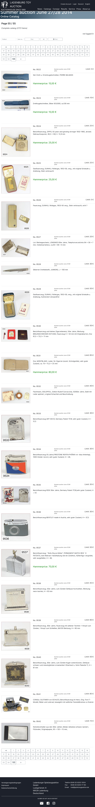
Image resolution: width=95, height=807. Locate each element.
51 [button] (82, 55)
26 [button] (48, 51)
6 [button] (37, 47)
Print (56, 39)
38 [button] (18, 55)
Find (32, 39)
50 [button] (77, 55)
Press (78, 9)
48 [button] (67, 55)
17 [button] (3, 51)
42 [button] (38, 55)
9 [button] (52, 47)
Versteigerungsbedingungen (11, 783)
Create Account (66, 4)
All (43, 39)
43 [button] (43, 55)
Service (72, 9)
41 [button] (33, 55)
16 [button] (87, 47)
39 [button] (23, 55)
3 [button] (23, 47)
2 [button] (18, 47)
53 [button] (4, 59)
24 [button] (38, 51)
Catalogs (47, 9)
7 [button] (42, 47)
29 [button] (63, 51)
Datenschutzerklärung (9, 788)
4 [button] (28, 47)
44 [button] (48, 55)
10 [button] (57, 47)
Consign (56, 9)
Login (75, 4)
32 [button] (77, 51)
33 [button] (82, 51)
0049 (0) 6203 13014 (78, 782)
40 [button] (28, 55)
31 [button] (72, 51)
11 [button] (62, 47)
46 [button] (58, 55)
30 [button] (67, 51)
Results (64, 9)
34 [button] (87, 51)
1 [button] (13, 47)
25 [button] (43, 51)
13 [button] (72, 47)
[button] (6, 47)
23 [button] (33, 51)
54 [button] (8, 59)
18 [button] (8, 51)
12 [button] (67, 47)
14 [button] (77, 47)
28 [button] (58, 51)
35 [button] (4, 55)
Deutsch (81, 4)
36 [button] (8, 55)
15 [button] (82, 47)
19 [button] (13, 51)
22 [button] (28, 51)
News (39, 9)
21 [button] (23, 51)
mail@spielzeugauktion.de (80, 787)
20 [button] (18, 51)
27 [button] (53, 51)
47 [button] (63, 55)
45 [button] (53, 55)
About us (86, 9)
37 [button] (13, 55)
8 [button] (47, 47)
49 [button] (72, 55)
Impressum (5, 785)
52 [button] (87, 55)
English (87, 4)
